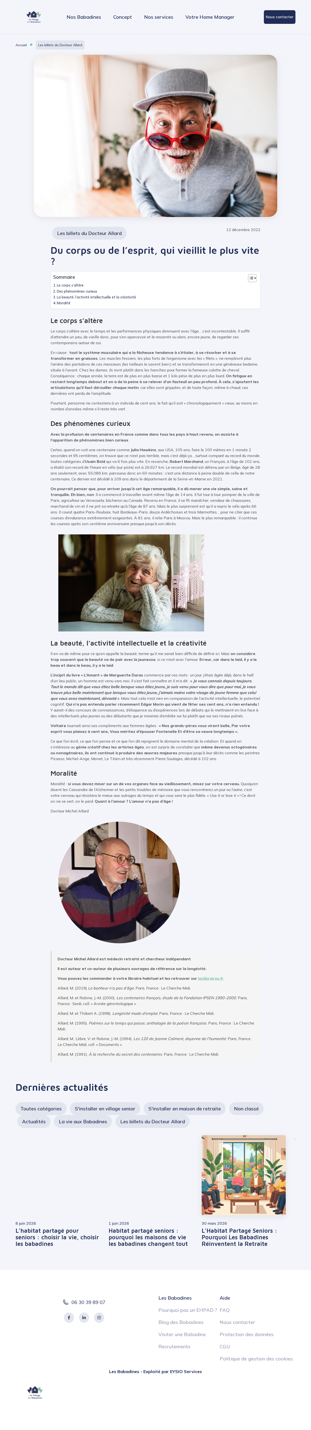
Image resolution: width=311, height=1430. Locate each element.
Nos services (158, 17)
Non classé (246, 1109)
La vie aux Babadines (83, 1121)
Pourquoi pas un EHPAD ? (187, 1310)
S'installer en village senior (105, 1109)
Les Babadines (175, 1298)
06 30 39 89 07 (88, 1302)
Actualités (34, 1121)
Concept (122, 17)
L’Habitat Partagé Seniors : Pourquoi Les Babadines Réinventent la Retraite (239, 1237)
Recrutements (174, 1346)
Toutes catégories (41, 1109)
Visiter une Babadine (182, 1334)
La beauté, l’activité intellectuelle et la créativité (96, 297)
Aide (225, 1298)
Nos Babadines (84, 17)
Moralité (63, 303)
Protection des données (247, 1334)
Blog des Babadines (181, 1322)
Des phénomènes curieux (77, 291)
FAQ (225, 1310)
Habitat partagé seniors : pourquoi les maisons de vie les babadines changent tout (148, 1237)
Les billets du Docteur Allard (60, 45)
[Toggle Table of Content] (249, 278)
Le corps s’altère (70, 285)
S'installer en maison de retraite (184, 1109)
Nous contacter (280, 17)
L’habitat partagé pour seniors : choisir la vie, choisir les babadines (57, 1237)
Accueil (21, 45)
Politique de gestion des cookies (256, 1359)
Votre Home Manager (209, 17)
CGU (225, 1346)
